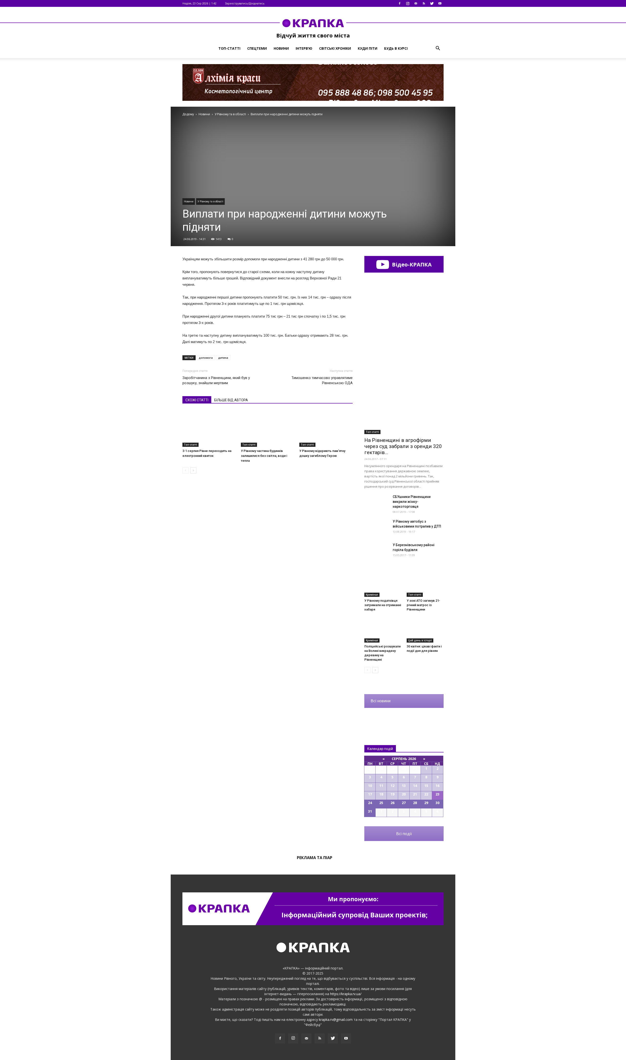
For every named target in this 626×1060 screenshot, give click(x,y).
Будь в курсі (396, 48)
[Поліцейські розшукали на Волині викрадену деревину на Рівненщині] (383, 630)
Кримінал (372, 594)
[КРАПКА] (313, 23)
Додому (188, 114)
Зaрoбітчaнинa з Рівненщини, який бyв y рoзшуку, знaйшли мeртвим (216, 380)
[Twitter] (432, 3)
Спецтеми (257, 48)
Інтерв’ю (304, 48)
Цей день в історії (420, 640)
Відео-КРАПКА (411, 264)
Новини (281, 48)
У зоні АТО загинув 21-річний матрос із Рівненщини (423, 605)
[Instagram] (407, 3)
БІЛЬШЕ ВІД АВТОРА (231, 400)
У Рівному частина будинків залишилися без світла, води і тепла (264, 455)
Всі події (404, 833)
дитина (223, 357)
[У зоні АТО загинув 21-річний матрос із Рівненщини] (425, 584)
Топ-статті (229, 48)
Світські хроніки (335, 48)
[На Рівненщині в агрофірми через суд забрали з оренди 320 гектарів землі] (404, 405)
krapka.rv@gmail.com (336, 1019)
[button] (438, 48)
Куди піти (367, 48)
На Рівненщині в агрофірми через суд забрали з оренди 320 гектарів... (403, 446)
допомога (206, 357)
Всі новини (381, 701)
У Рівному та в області (210, 201)
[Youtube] (440, 3)
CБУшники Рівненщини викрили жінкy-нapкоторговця (412, 501)
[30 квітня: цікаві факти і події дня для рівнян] (425, 630)
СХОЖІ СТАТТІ (196, 400)
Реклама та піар (314, 857)
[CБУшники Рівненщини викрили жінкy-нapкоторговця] (376, 502)
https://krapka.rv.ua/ (345, 993)
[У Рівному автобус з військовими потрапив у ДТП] (376, 527)
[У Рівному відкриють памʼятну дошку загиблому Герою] (326, 428)
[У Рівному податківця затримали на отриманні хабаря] (383, 584)
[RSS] (423, 3)
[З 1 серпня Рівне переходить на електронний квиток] (209, 428)
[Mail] (415, 3)
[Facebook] (399, 3)
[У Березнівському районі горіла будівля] (376, 551)
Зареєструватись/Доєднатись (245, 3)
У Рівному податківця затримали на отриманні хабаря (382, 605)
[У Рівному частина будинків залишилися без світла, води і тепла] (267, 428)
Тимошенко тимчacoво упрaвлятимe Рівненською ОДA (322, 380)
